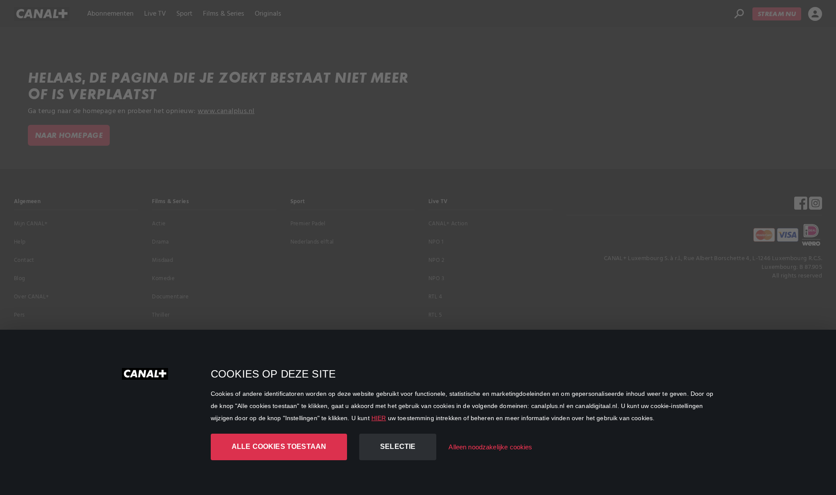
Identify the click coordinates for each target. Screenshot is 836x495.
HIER (378, 418)
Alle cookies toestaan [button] (279, 446)
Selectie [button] (397, 446)
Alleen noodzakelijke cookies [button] (490, 447)
